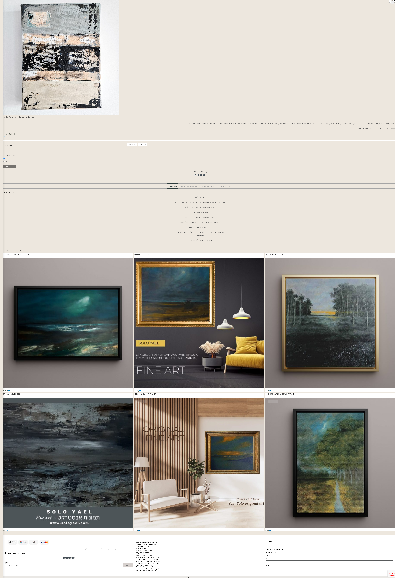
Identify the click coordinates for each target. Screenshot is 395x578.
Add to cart (10, 166)
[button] (392, 2)
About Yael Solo (271, 552)
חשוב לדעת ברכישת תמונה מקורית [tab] (208, 186)
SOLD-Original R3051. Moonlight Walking (280, 394)
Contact (268, 555)
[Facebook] (194, 175)
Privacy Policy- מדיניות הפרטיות (276, 549)
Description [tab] (172, 186)
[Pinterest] (197, 175)
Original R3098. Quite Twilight (276, 254)
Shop (267, 565)
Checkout (269, 559)
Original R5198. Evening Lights (145, 254)
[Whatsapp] (200, 175)
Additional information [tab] (188, 186)
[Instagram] (203, 175)
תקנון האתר (269, 546)
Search (7, 562)
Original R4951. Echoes (11, 394)
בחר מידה (8, 145)
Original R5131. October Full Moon (16, 254)
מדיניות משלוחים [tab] (225, 186)
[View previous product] (390, 1)
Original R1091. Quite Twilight (145, 394)
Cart (267, 562)
